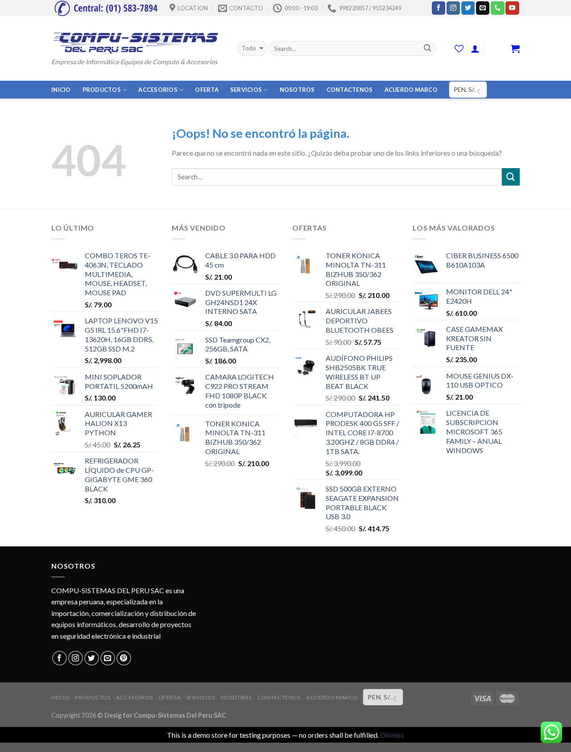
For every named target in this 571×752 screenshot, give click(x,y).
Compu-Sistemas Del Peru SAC (180, 715)
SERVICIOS (246, 89)
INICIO (61, 89)
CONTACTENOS (350, 89)
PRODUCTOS (102, 89)
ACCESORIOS (158, 89)
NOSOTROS (297, 89)
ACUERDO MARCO (411, 89)
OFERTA (207, 89)
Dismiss (392, 735)
